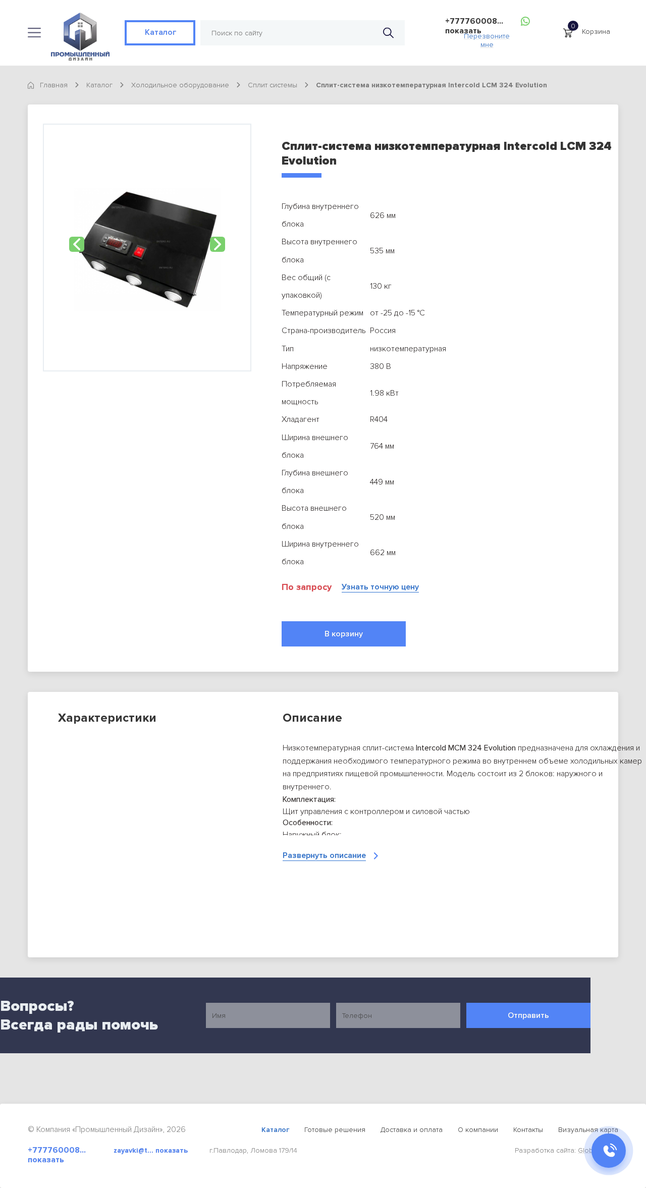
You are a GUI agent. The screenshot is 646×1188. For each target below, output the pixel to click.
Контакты (528, 1129)
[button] (76, 244)
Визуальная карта (588, 1129)
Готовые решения (334, 1129)
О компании (478, 1129)
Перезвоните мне (487, 37)
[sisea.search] (388, 33)
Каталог (160, 32)
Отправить (528, 1015)
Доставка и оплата (412, 1129)
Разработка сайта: (566, 1150)
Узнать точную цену (380, 587)
